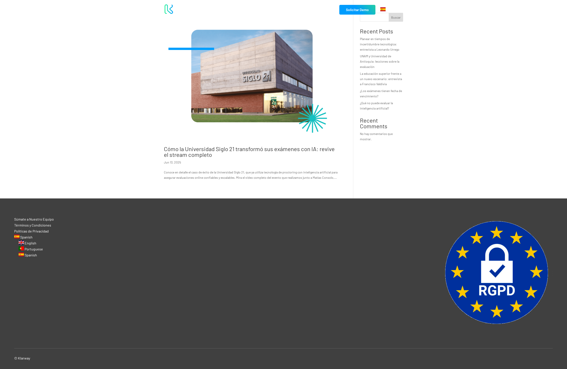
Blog (330, 10)
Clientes (292, 10)
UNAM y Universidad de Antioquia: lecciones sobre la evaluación (379, 61)
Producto (269, 10)
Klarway (24, 358)
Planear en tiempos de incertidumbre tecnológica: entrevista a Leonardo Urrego (379, 44)
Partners (315, 10)
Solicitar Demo (357, 10)
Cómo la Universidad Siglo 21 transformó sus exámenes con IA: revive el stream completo (249, 151)
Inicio (233, 10)
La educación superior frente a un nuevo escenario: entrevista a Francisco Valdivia (381, 79)
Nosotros (250, 10)
